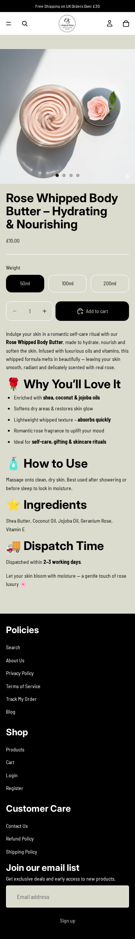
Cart (10, 762)
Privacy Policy (20, 673)
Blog (10, 712)
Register (14, 788)
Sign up (67, 921)
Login (12, 775)
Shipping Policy (21, 851)
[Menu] (8, 23)
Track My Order (21, 699)
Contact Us (17, 826)
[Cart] (126, 23)
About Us (15, 660)
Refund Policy (20, 839)
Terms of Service (23, 686)
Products (15, 750)
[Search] (24, 23)
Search (13, 647)
